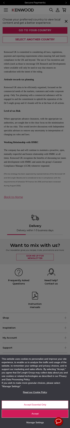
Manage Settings (35, 422)
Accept (35, 413)
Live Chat (58, 421)
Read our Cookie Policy (35, 392)
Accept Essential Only (35, 404)
